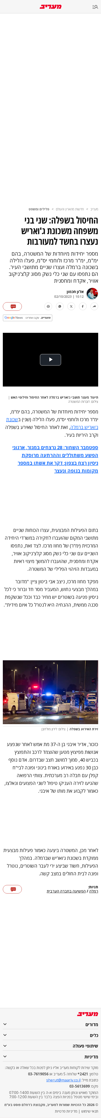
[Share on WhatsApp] (60, 306)
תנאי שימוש (89, 1111)
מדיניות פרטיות (66, 1111)
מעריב (94, 209)
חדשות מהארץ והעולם (70, 209)
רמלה (93, 891)
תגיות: (93, 887)
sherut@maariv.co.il (63, 1080)
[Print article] (48, 306)
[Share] (94, 306)
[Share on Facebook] (83, 306)
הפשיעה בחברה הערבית (66, 891)
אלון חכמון (75, 291)
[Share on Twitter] (71, 306)
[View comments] (12, 306)
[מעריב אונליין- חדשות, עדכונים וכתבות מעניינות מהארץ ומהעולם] (50, 7)
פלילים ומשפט (39, 209)
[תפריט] (97, 7)
